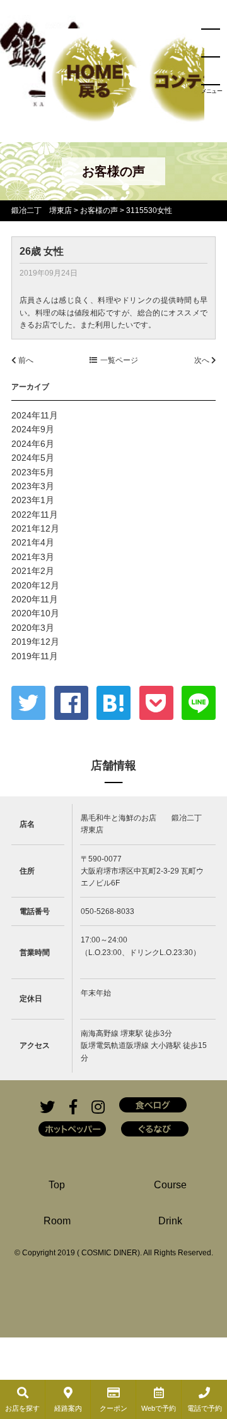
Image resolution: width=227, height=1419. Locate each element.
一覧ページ (119, 360)
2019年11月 (34, 656)
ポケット (156, 703)
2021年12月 (35, 528)
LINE (199, 703)
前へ (24, 360)
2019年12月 (35, 641)
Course (170, 1184)
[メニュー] (210, 56)
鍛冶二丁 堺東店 (41, 210)
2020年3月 (32, 628)
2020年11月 (34, 599)
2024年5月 (32, 458)
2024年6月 (32, 444)
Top (57, 1184)
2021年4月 (32, 542)
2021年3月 (32, 557)
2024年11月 (34, 415)
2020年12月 (35, 585)
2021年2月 (32, 571)
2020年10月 (35, 613)
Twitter (28, 703)
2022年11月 (34, 514)
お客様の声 (99, 210)
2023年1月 (32, 500)
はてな (113, 703)
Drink (170, 1220)
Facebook (71, 703)
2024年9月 (32, 429)
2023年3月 (32, 486)
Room (57, 1220)
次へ (202, 360)
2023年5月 (32, 472)
